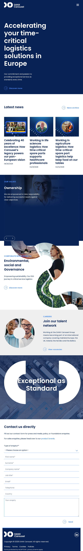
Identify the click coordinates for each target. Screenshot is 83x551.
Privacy (7, 546)
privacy (30, 549)
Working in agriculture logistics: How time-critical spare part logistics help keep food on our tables (66, 151)
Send (70, 522)
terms (36, 549)
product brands (48, 438)
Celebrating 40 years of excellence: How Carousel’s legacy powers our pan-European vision (14, 150)
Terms (15, 546)
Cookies (22, 546)
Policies (31, 546)
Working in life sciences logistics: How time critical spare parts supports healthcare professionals (39, 151)
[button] (78, 5)
